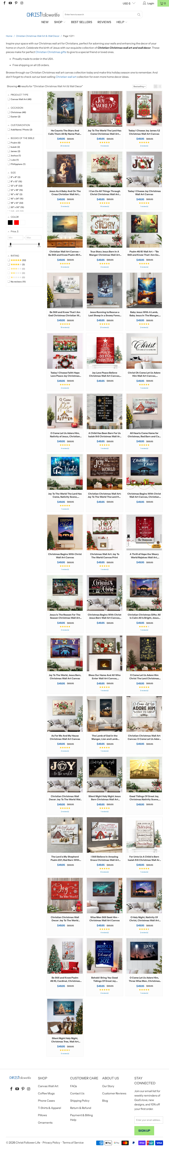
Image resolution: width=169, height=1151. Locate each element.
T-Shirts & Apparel (49, 1108)
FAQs (73, 1086)
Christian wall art (66, 76)
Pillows (42, 1115)
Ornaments (45, 1122)
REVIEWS (104, 22)
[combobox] (102, 14)
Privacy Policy (51, 1142)
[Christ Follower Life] (43, 14)
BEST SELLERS (81, 22)
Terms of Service (73, 1142)
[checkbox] (10, 222)
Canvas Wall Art (48, 1086)
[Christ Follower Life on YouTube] (10, 3)
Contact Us (77, 1093)
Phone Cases (46, 1100)
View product (65, 119)
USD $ (126, 3)
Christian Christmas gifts (50, 52)
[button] (155, 86)
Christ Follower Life (28, 1142)
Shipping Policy (79, 1100)
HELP (121, 22)
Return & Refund (80, 1108)
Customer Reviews (114, 1093)
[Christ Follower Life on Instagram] (21, 3)
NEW (45, 22)
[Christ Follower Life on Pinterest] (16, 3)
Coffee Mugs (46, 1093)
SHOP (58, 22)
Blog (105, 1100)
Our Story (108, 1086)
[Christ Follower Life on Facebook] (4, 3)
